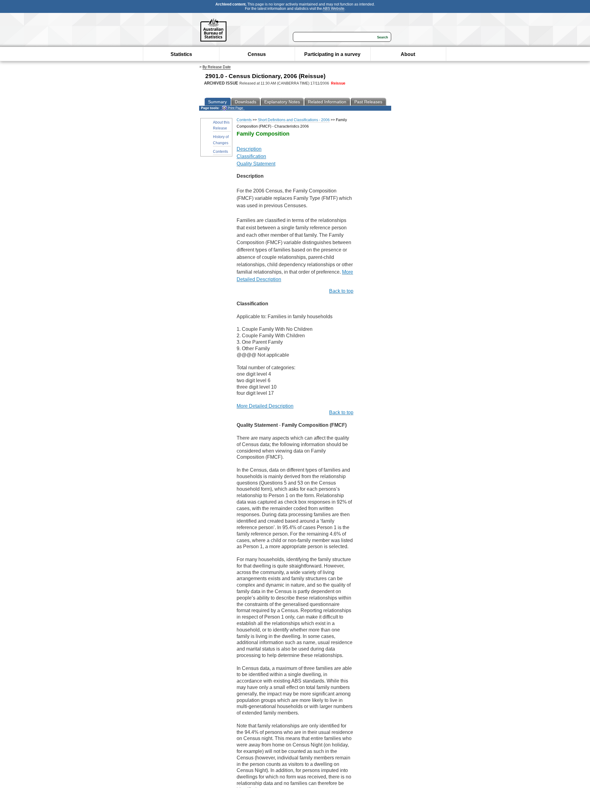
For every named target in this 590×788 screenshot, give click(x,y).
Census (257, 54)
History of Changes (221, 140)
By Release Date (217, 67)
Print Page (235, 108)
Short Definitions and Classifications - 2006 (294, 120)
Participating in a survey (332, 54)
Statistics (181, 54)
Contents (220, 151)
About (408, 54)
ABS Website (333, 8)
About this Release (221, 125)
